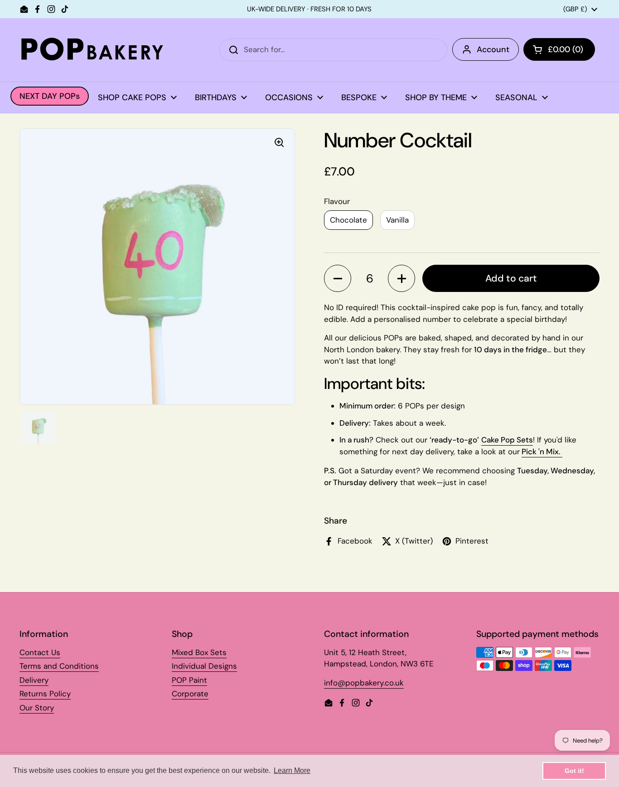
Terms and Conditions (59, 666)
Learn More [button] (292, 770)
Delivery (33, 680)
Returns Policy (45, 694)
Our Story (36, 708)
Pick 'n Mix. (542, 452)
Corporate (190, 694)
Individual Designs (204, 666)
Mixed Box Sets (199, 652)
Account (493, 49)
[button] (337, 278)
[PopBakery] (91, 50)
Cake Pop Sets (507, 440)
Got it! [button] (574, 770)
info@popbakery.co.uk (364, 683)
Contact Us (39, 652)
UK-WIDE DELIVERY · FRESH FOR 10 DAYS (309, 9)
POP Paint (189, 680)
